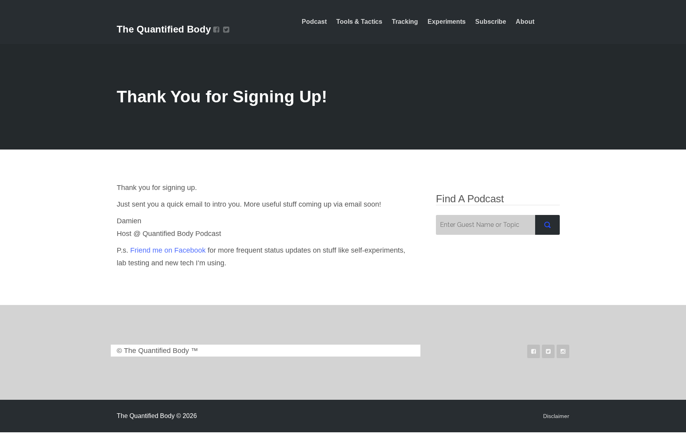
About (525, 21)
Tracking (405, 21)
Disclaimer (556, 416)
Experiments (447, 21)
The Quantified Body (164, 29)
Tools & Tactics (359, 21)
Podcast (314, 21)
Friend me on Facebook (168, 250)
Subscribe (490, 21)
